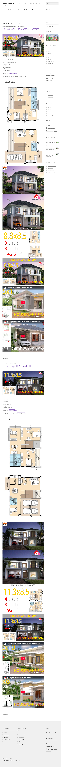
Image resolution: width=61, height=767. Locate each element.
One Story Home (51, 55)
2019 (8, 15)
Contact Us (41, 3)
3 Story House (50, 111)
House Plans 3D (8, 3)
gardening (49, 113)
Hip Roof (49, 53)
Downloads (34, 9)
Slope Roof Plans (51, 170)
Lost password (7, 741)
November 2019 (50, 95)
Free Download (27, 9)
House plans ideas (51, 115)
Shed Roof (49, 59)
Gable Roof (50, 51)
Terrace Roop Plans (51, 172)
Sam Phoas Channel (21, 75)
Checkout (27, 3)
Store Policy (35, 3)
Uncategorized (50, 63)
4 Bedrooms (6, 714)
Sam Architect (12, 71)
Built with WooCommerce (14, 760)
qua (48, 57)
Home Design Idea (13, 73)
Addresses (6, 737)
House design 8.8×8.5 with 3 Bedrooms (21, 28)
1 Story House (50, 107)
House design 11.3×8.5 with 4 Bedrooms (21, 366)
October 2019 (50, 97)
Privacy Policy (5, 760)
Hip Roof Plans (50, 168)
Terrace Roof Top (51, 61)
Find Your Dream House (52, 166)
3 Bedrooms (6, 358)
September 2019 (51, 99)
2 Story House (8, 356)
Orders (5, 732)
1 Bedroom (48, 73)
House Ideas (18, 9)
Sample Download (49, 80)
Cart (31, 3)
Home (4, 9)
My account (21, 3)
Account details (7, 739)
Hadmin (15, 26)
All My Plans (9, 9)
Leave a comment (21, 26)
